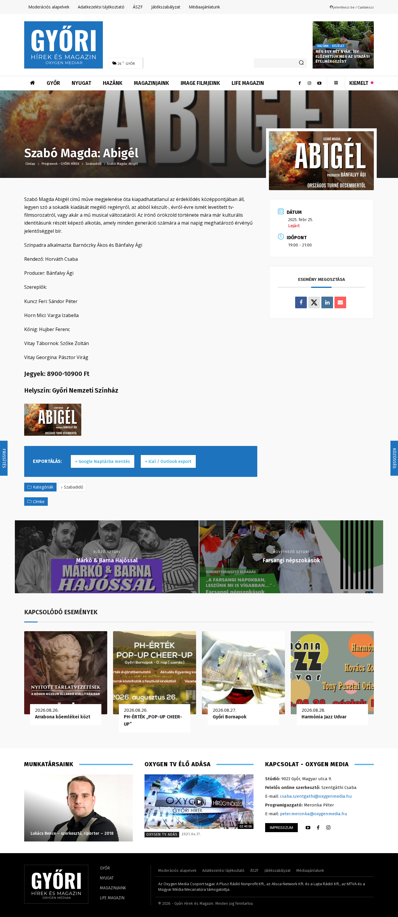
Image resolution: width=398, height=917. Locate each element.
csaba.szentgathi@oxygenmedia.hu (316, 796)
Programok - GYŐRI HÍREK (60, 164)
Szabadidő (93, 164)
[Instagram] (309, 83)
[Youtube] (319, 83)
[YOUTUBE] (308, 828)
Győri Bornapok (229, 717)
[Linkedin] (327, 302)
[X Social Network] (314, 302)
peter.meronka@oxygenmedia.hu (313, 813)
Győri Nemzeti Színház (85, 390)
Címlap (30, 164)
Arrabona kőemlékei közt (62, 717)
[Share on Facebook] (301, 302)
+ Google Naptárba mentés (102, 461)
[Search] (301, 63)
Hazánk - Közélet (330, 46)
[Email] (340, 302)
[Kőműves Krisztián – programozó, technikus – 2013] (78, 807)
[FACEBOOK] (318, 828)
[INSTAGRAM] (328, 828)
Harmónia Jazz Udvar (324, 717)
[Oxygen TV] (199, 801)
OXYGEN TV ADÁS (161, 834)
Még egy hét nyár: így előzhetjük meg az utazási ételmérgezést (343, 56)
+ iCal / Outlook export (168, 461)
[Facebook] (299, 83)
